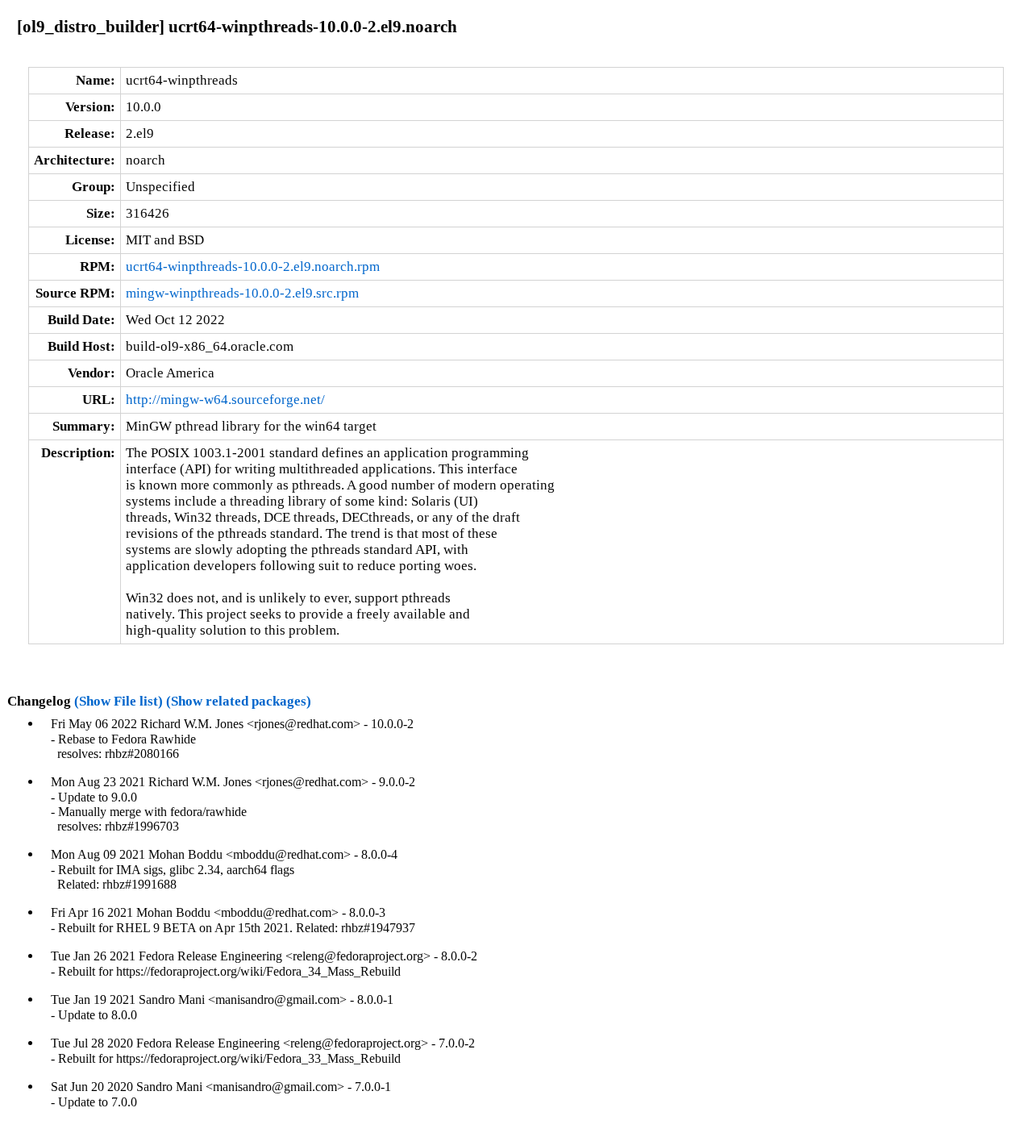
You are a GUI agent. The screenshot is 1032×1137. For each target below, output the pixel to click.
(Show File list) (118, 701)
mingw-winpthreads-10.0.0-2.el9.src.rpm (242, 293)
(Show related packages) (238, 701)
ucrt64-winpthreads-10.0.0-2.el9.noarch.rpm (253, 266)
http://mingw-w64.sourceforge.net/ (225, 399)
